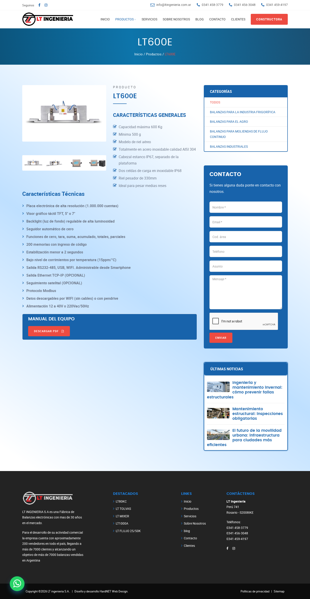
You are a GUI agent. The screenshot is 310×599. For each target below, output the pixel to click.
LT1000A (122, 523)
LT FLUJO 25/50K (128, 531)
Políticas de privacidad (255, 591)
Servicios (149, 19)
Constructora (269, 19)
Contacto (217, 19)
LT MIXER (122, 516)
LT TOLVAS (123, 508)
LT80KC (121, 501)
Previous (16, 113)
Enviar (220, 337)
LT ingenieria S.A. (58, 591)
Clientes (238, 19)
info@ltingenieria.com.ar (173, 4)
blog (199, 19)
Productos (124, 19)
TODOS (215, 102)
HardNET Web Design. (114, 591)
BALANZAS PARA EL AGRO (229, 121)
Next (112, 113)
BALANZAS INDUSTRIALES (229, 146)
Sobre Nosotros (176, 19)
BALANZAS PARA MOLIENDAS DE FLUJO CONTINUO (239, 134)
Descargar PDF (47, 331)
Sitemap (279, 591)
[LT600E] (64, 113)
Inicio (105, 19)
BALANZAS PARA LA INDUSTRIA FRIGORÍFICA (242, 112)
